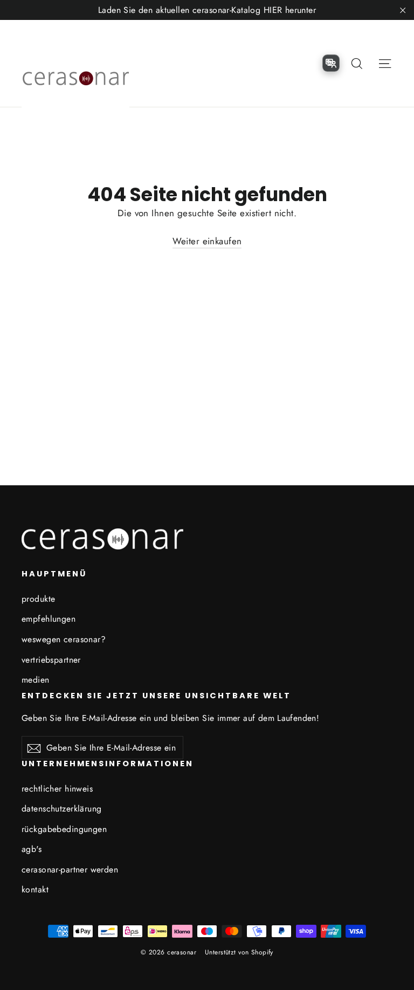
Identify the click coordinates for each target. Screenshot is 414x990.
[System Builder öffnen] (331, 63)
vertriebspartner (51, 660)
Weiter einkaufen (207, 241)
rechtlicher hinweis (57, 788)
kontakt (35, 889)
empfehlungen (48, 619)
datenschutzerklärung (62, 808)
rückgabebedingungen (64, 829)
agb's (32, 849)
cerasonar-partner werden (70, 869)
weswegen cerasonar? (64, 639)
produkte (38, 599)
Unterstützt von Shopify (239, 952)
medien (36, 679)
